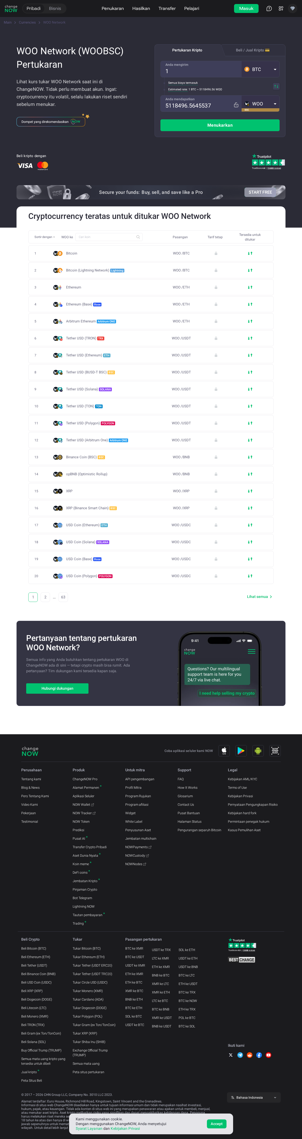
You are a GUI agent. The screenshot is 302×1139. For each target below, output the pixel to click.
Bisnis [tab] (55, 8)
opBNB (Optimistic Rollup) (86, 474)
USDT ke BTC (134, 1025)
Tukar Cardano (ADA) (88, 999)
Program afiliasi (136, 804)
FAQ (181, 779)
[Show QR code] (275, 750)
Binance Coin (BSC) (85, 457)
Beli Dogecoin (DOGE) (36, 999)
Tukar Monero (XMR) (88, 991)
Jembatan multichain (140, 838)
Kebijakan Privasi (240, 796)
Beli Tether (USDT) (34, 965)
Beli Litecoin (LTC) (33, 1008)
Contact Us (186, 804)
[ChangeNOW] (11, 8)
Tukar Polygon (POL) (87, 1016)
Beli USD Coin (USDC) (36, 982)
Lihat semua (257, 596)
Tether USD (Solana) (88, 389)
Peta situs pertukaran (88, 1072)
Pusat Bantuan (189, 813)
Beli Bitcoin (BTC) (33, 948)
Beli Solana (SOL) (33, 1042)
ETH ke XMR (134, 974)
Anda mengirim (176, 65)
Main (8, 22)
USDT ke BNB (188, 967)
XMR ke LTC (160, 984)
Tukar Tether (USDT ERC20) (92, 965)
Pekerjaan (28, 813)
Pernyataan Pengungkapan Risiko (253, 804)
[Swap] (276, 86)
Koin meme (81, 864)
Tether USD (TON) (84, 406)
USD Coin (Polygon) (89, 576)
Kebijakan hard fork (242, 813)
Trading (78, 923)
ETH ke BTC (133, 982)
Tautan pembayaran (87, 915)
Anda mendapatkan (180, 99)
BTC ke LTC (187, 975)
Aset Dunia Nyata (85, 855)
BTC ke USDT (134, 957)
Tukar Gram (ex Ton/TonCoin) (94, 1025)
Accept (217, 1124)
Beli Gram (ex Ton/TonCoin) (41, 1033)
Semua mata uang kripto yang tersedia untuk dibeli (43, 1061)
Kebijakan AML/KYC (242, 779)
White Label (133, 821)
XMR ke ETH (161, 992)
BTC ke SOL (187, 1026)
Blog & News (30, 787)
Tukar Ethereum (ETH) (89, 957)
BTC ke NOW (188, 1001)
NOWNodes (133, 864)
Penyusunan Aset (138, 830)
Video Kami (29, 804)
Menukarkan (220, 125)
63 (63, 597)
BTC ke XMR (134, 948)
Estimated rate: (178, 89)
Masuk (246, 8)
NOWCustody (135, 855)
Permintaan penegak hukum (248, 821)
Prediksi (78, 830)
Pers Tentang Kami (35, 796)
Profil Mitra (133, 787)
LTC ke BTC (160, 1001)
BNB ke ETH (134, 999)
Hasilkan (141, 8)
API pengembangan (139, 779)
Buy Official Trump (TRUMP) (41, 1050)
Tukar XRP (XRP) (85, 1033)
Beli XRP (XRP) (32, 991)
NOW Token (81, 821)
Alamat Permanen (86, 787)
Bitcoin (71, 253)
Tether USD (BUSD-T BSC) (90, 372)
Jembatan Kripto (85, 881)
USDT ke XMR (135, 965)
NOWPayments (136, 847)
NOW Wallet (81, 804)
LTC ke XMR (160, 958)
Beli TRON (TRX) (33, 1025)
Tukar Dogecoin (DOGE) (90, 1008)
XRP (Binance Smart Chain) (91, 508)
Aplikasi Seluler (83, 796)
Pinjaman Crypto (85, 889)
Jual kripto (29, 1072)
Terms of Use (237, 787)
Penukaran (113, 8)
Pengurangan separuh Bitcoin (199, 830)
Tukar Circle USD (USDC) (90, 982)
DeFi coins (80, 872)
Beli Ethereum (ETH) (35, 957)
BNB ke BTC (160, 975)
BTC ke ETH (133, 1008)
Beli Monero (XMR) (34, 1016)
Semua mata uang (86, 1063)
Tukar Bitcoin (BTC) (87, 948)
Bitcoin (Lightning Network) (94, 270)
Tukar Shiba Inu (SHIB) (89, 1042)
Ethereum (73, 287)
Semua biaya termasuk (183, 82)
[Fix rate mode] (236, 104)
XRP (69, 491)
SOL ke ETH (187, 950)
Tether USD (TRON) (84, 338)
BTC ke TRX (187, 992)
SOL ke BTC (133, 1016)
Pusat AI (79, 838)
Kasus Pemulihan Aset (244, 830)
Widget (130, 813)
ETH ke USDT (188, 984)
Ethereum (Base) (83, 304)
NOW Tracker (82, 813)
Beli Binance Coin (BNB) (38, 974)
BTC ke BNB (160, 1009)
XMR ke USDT (162, 1018)
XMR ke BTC (134, 991)
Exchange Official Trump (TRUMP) (90, 1052)
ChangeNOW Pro (85, 779)
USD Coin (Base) (83, 559)
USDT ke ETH (188, 958)
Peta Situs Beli (31, 1080)
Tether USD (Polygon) (90, 423)
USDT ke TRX (161, 950)
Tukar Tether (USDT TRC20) (92, 974)
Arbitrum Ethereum (90, 321)
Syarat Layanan (89, 1128)
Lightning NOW (84, 906)
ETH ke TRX (187, 1009)
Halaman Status (189, 821)
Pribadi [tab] (34, 8)
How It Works (187, 787)
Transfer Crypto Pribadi (90, 847)
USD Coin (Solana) (87, 542)
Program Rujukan (138, 796)
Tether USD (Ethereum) (87, 355)
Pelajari (191, 8)
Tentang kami (31, 779)
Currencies (27, 22)
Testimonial (29, 821)
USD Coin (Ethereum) (86, 525)
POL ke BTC (187, 1018)
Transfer (167, 8)
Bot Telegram (82, 898)
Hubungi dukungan (57, 688)
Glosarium (185, 796)
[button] (260, 69)
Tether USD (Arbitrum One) (96, 440)
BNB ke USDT (161, 1026)
